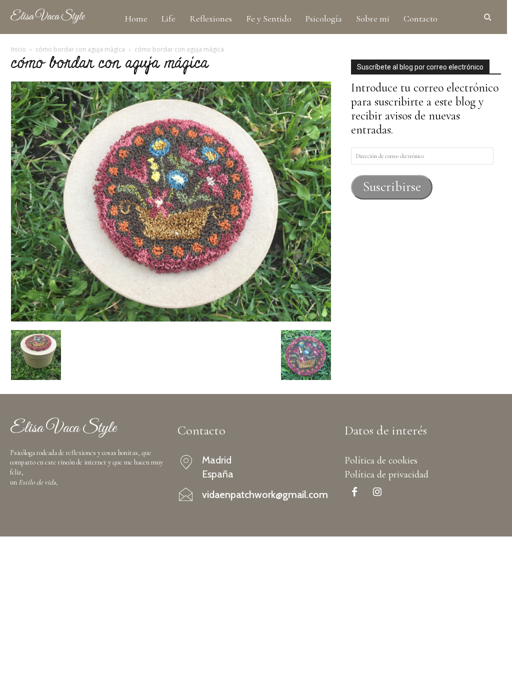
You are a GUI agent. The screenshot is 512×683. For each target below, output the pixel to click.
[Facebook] (354, 493)
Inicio (18, 49)
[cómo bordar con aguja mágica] (171, 317)
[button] (487, 17)
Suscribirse (392, 186)
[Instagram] (377, 493)
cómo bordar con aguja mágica (80, 49)
